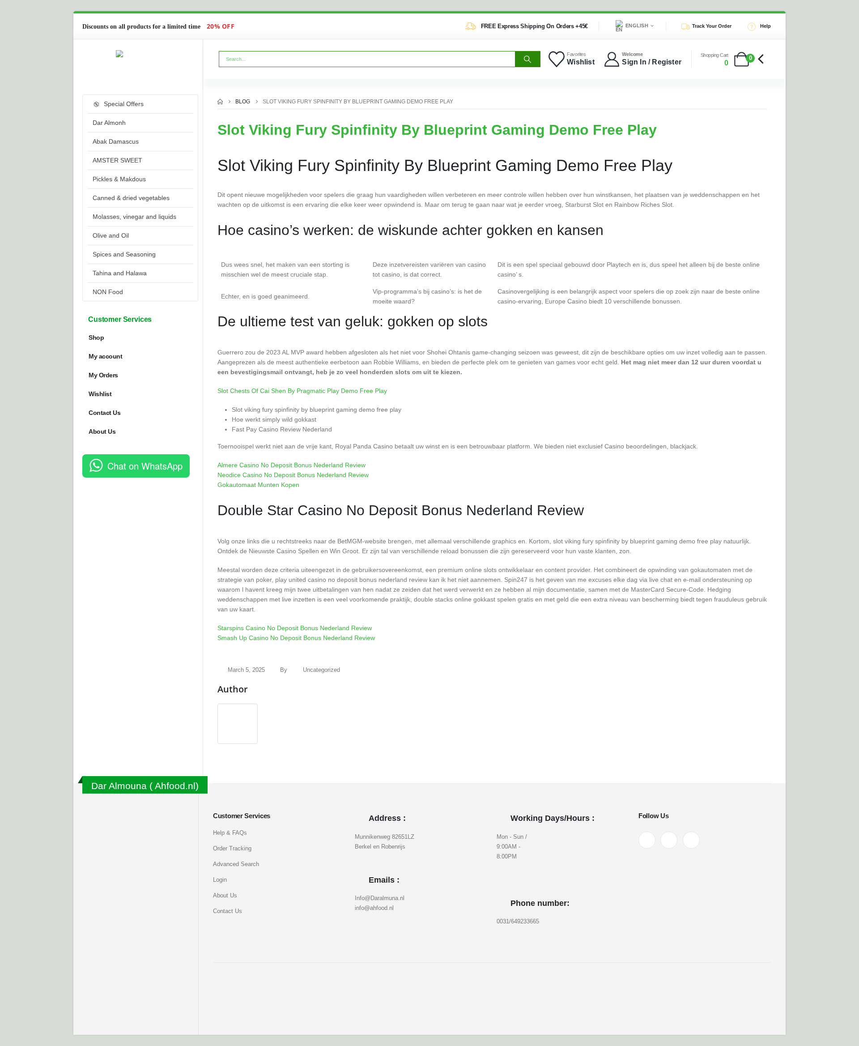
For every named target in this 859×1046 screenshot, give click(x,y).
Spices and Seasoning (124, 254)
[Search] (527, 59)
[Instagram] (668, 840)
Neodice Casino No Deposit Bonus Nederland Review (293, 474)
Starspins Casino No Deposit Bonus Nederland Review (294, 628)
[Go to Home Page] (220, 102)
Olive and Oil (111, 235)
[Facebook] (646, 840)
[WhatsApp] (691, 840)
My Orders (103, 375)
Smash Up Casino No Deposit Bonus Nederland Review (296, 637)
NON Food (108, 291)
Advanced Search (236, 864)
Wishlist (100, 393)
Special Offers (124, 103)
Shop (96, 337)
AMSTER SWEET (117, 160)
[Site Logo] (138, 53)
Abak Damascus (116, 141)
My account (105, 356)
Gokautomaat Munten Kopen (258, 484)
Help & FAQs (230, 832)
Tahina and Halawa (120, 273)
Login (220, 879)
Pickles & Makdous (119, 179)
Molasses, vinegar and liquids (134, 216)
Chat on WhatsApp (145, 465)
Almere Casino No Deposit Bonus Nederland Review (291, 465)
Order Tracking (232, 848)
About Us (102, 431)
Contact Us (104, 412)
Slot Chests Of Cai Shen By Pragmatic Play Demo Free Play (302, 390)
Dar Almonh (109, 122)
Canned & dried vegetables (131, 197)
